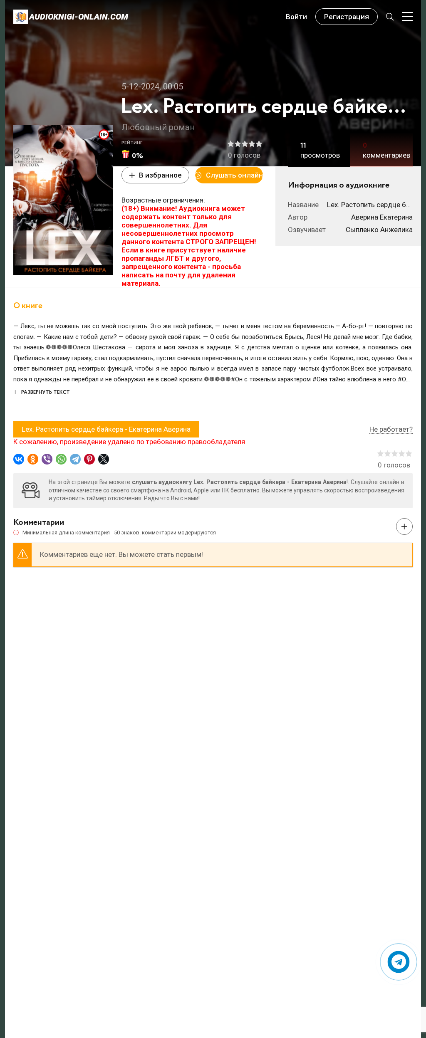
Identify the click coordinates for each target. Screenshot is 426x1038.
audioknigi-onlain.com (78, 17)
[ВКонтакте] (18, 459)
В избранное (160, 175)
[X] (103, 459)
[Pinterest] (89, 459)
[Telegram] (75, 459)
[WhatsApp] (61, 459)
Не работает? (391, 429)
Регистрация (346, 16)
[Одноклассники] (32, 459)
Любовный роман (158, 127)
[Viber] (47, 459)
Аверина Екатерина (382, 217)
